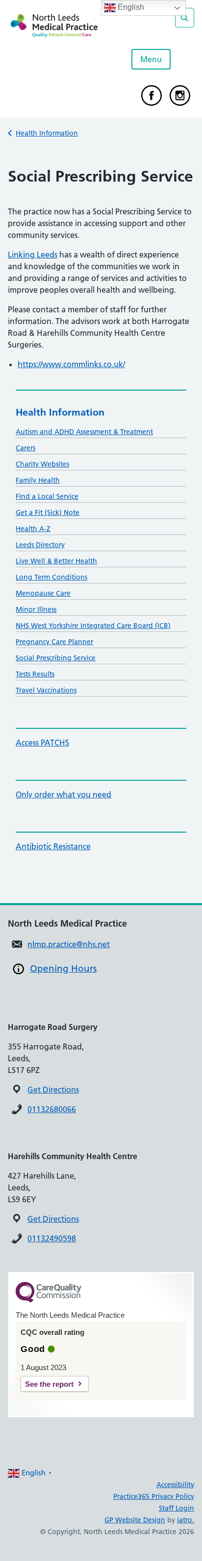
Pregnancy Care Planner (54, 641)
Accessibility (175, 1484)
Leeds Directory (40, 544)
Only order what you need (63, 794)
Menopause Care (43, 593)
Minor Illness (36, 609)
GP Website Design (134, 1519)
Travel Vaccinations (46, 690)
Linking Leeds (32, 254)
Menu (151, 59)
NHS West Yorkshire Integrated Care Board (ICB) (93, 625)
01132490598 (51, 1238)
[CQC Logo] (48, 1300)
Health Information (47, 133)
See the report (49, 1384)
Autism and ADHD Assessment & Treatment (84, 431)
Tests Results (35, 674)
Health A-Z (33, 528)
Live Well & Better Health (56, 561)
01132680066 (51, 1109)
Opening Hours (63, 968)
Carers (25, 447)
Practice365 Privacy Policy (153, 1496)
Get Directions (53, 1090)
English (130, 7)
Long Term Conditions (51, 577)
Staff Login (176, 1508)
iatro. (185, 1519)
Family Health (38, 480)
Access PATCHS (42, 742)
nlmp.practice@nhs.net (68, 944)
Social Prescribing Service (56, 657)
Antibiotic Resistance (53, 846)
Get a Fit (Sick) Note (47, 512)
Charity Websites (42, 464)
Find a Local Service (47, 496)
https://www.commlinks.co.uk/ (71, 364)
